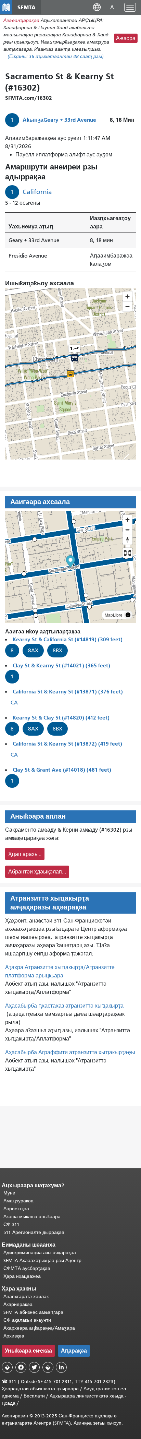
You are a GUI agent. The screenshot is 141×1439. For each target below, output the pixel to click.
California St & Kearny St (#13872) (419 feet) (67, 743)
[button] (97, 7)
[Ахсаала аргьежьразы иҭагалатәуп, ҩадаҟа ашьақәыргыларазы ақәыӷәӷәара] (127, 540)
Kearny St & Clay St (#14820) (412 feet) (61, 717)
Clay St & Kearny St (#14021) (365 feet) (61, 665)
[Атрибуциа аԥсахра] (128, 615)
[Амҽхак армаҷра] (127, 530)
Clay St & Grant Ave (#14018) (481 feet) (62, 769)
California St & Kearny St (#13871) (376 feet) (68, 691)
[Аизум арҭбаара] (127, 520)
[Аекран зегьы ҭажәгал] (127, 553)
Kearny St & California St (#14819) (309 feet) (68, 639)
